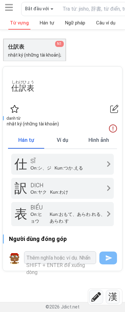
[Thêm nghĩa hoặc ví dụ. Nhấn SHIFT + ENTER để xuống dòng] (60, 257)
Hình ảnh (98, 140)
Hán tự (26, 140)
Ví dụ (62, 140)
